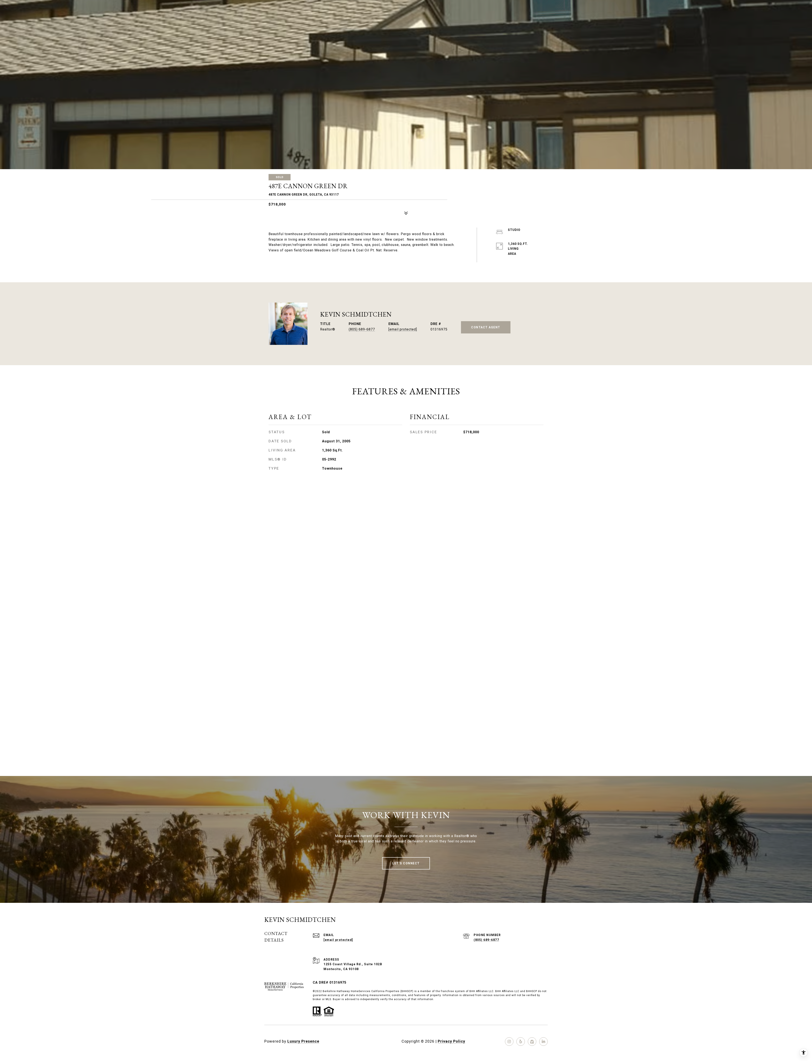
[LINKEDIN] (543, 1041)
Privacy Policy (451, 1041)
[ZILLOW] (532, 1041)
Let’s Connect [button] (406, 863)
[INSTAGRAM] (509, 1041)
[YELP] (520, 1041)
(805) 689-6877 (362, 329)
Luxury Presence (303, 1041)
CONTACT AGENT (485, 327)
